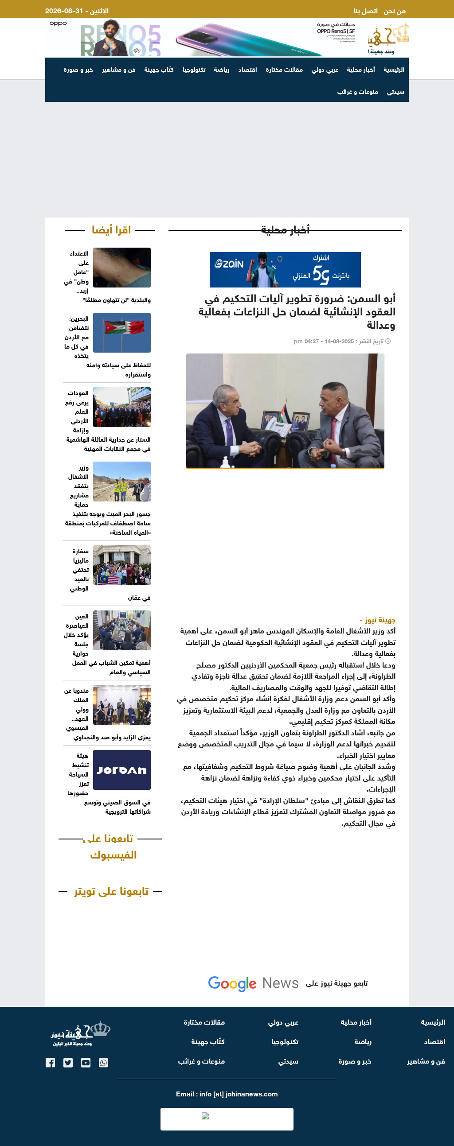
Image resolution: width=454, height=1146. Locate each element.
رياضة (222, 68)
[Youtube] (85, 1061)
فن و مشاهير (119, 68)
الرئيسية (394, 68)
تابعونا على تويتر (111, 889)
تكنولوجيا (194, 68)
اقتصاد (248, 68)
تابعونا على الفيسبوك (110, 845)
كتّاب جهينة (159, 68)
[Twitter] (68, 1061)
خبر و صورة (78, 68)
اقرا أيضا (111, 227)
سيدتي (288, 1060)
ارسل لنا (394, 20)
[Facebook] (50, 1061)
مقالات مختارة (284, 68)
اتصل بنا (365, 10)
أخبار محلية (361, 68)
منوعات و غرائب (201, 1060)
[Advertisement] (227, 149)
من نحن (395, 10)
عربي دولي (325, 68)
